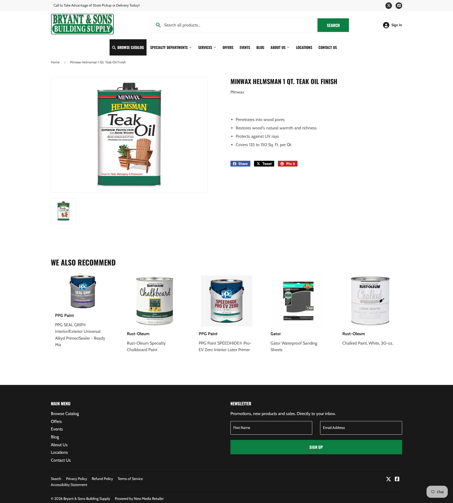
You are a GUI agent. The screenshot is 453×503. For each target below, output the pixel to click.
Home (55, 62)
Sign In (396, 25)
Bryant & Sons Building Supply (86, 498)
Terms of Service (130, 479)
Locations (304, 47)
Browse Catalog (130, 47)
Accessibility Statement (69, 485)
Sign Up (316, 447)
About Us (279, 47)
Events (245, 47)
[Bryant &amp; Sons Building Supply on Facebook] (397, 479)
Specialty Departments (169, 47)
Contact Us (328, 47)
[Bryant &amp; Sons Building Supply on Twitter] (388, 479)
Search (338, 25)
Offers (228, 47)
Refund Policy (102, 479)
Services (205, 47)
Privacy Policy (76, 479)
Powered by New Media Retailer (139, 498)
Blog (260, 47)
